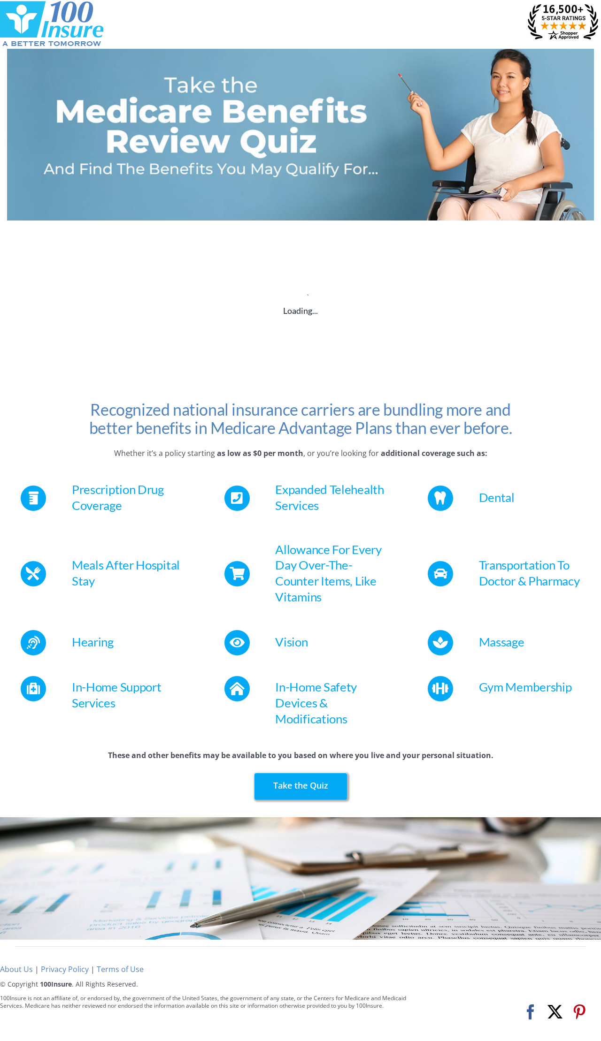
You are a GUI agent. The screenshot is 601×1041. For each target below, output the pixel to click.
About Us (16, 969)
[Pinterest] (579, 1012)
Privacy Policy (65, 969)
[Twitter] (555, 1012)
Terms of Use (120, 969)
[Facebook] (530, 1012)
